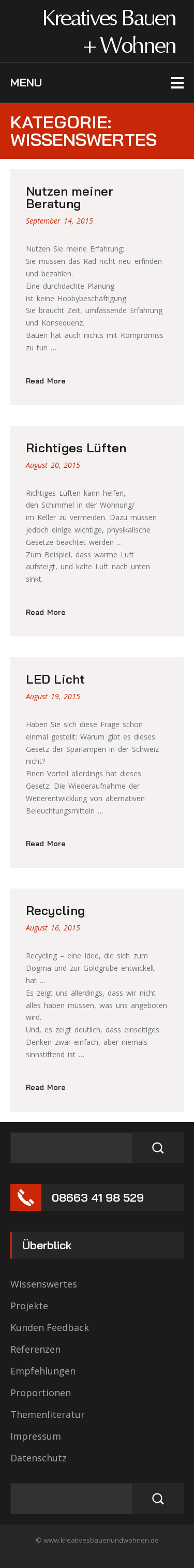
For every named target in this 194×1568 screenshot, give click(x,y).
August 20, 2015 (53, 465)
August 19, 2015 (53, 696)
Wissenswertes (43, 1284)
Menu (26, 82)
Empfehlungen (43, 1370)
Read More (46, 381)
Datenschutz (38, 1457)
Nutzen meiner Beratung (69, 197)
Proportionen (40, 1392)
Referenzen (35, 1349)
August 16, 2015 (53, 928)
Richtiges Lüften (76, 447)
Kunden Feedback (49, 1327)
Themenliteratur (47, 1414)
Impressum (35, 1436)
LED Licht (55, 679)
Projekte (29, 1305)
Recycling (55, 910)
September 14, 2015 (59, 221)
